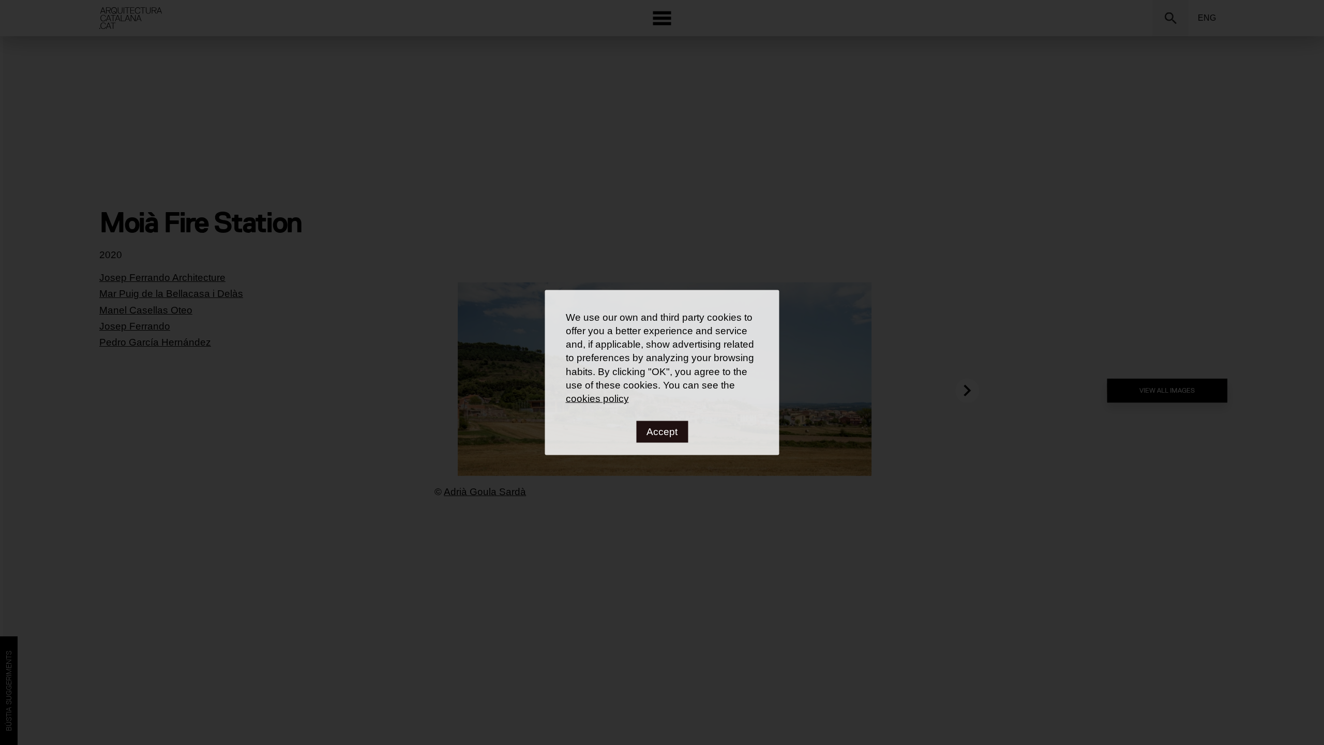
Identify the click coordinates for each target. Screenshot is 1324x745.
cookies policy (597, 398)
